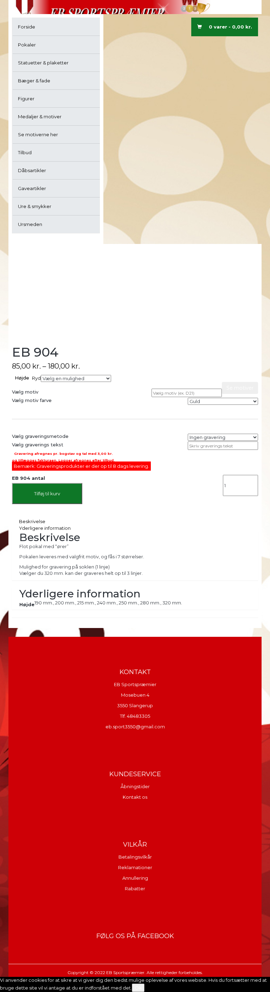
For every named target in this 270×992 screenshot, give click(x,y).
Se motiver (239, 388)
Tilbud (25, 152)
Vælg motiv (25, 392)
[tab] (135, 521)
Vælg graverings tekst (37, 444)
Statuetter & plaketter (43, 62)
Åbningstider (135, 786)
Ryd (36, 378)
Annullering (135, 878)
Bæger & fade (34, 80)
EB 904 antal (28, 478)
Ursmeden (30, 224)
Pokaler (27, 45)
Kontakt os (135, 797)
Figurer (26, 98)
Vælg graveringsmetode (40, 436)
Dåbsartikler (32, 170)
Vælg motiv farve (32, 400)
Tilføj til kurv (47, 493)
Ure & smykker (34, 206)
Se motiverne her (38, 134)
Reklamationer (135, 867)
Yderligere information (45, 528)
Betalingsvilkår (135, 857)
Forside (26, 27)
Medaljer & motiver (40, 116)
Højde (22, 378)
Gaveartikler (32, 188)
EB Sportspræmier (135, 684)
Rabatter (135, 888)
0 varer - (230, 27)
